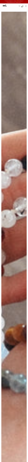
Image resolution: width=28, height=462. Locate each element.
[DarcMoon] (4, 6)
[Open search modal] (19, 6)
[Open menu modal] (25, 6)
